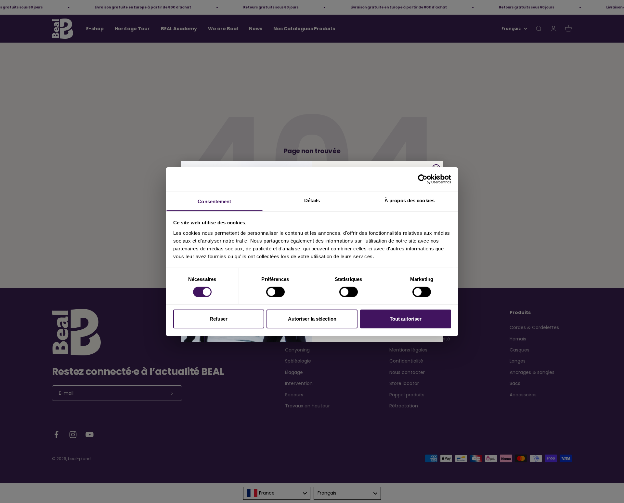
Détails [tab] (312, 200)
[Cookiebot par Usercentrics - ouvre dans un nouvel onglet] (422, 179)
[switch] (275, 292)
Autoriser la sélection (312, 319)
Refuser (219, 319)
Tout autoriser (406, 319)
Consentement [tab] (214, 201)
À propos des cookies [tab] (409, 200)
